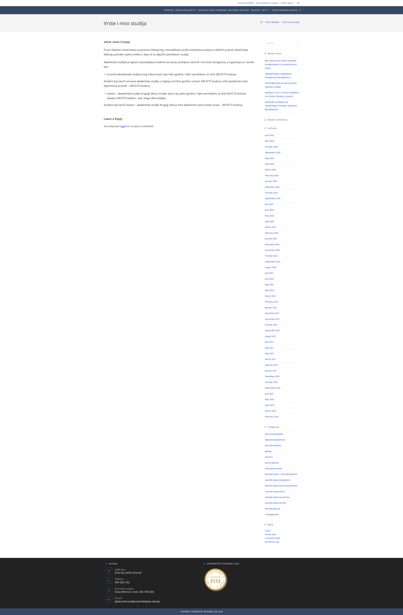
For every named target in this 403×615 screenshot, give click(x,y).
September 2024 (272, 152)
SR (298, 3)
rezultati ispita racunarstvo (277, 497)
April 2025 (269, 140)
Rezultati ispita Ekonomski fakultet (281, 485)
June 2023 (269, 209)
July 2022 (269, 273)
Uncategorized (271, 514)
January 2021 (271, 370)
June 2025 (269, 135)
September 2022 (272, 261)
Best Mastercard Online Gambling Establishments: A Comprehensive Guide (281, 64)
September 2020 (272, 387)
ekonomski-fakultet (274, 434)
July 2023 (269, 204)
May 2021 (269, 347)
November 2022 (272, 250)
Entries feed (270, 534)
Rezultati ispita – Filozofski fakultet (281, 474)
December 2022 (272, 244)
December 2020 (272, 376)
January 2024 (271, 181)
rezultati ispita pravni (275, 491)
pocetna (269, 456)
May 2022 (269, 284)
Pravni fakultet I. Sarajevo (267, 3)
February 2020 (271, 416)
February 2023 (271, 232)
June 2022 (269, 278)
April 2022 (269, 290)
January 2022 (271, 307)
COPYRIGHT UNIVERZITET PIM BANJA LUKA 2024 (201, 611)
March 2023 (270, 227)
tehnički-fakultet (272, 508)
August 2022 (270, 267)
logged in (124, 126)
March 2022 (270, 296)
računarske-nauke (273, 468)
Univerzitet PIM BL (246, 3)
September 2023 (272, 198)
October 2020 (271, 382)
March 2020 (270, 410)
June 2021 (269, 341)
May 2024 (269, 158)
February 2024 (271, 175)
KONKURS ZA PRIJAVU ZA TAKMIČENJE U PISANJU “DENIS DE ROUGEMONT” (281, 106)
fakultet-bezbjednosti (275, 439)
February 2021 (271, 365)
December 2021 (272, 313)
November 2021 (272, 319)
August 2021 (270, 336)
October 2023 (271, 192)
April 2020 (269, 405)
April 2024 (269, 164)
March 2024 (270, 169)
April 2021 (269, 353)
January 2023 (271, 238)
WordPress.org (272, 541)
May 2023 (269, 215)
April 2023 (269, 221)
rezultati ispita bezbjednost (277, 480)
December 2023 (272, 187)
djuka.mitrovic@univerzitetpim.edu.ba (137, 601)
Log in (268, 530)
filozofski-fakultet (273, 445)
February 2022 (271, 301)
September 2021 (272, 330)
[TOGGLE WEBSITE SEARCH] (301, 10)
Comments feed (272, 538)
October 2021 (271, 324)
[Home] (261, 22)
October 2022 (271, 255)
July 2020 (269, 393)
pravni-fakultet (272, 462)
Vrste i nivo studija (290, 22)
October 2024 (271, 146)
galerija (268, 451)
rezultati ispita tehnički (275, 502)
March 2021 (270, 359)
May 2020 (269, 399)
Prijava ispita (286, 3)
